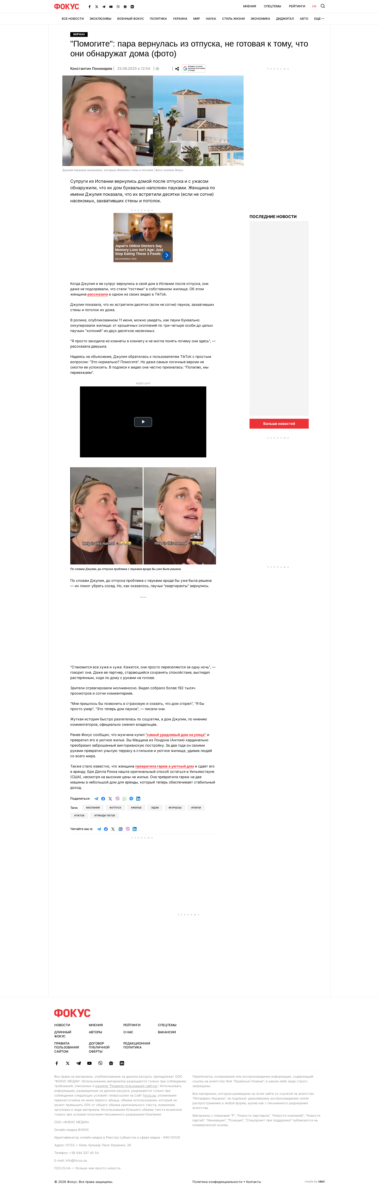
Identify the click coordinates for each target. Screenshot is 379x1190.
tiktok (80, 815)
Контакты (253, 1182)
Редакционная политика (136, 1045)
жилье (137, 807)
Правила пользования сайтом (66, 1047)
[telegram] (78, 1063)
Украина (180, 19)
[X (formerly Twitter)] (96, 6)
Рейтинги (297, 6)
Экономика (260, 19)
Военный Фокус (130, 19)
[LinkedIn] (132, 6)
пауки (197, 807)
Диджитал (285, 19)
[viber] (100, 1063)
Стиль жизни (233, 19)
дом (156, 807)
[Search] (322, 6)
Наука (211, 19)
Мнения (249, 6)
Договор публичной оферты (99, 1047)
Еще (317, 19)
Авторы (95, 1032)
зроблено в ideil (315, 1181)
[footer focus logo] (72, 1013)
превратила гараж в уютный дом (164, 766)
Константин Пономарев (91, 68)
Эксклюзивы (100, 19)
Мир (196, 19)
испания (94, 807)
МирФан (79, 34)
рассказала (97, 294)
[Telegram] (103, 6)
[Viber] (118, 6)
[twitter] (67, 1063)
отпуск (116, 807)
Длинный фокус (62, 1034)
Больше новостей (279, 424)
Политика (158, 19)
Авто (304, 19)
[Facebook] (89, 6)
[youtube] (89, 1063)
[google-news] (111, 1063)
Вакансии (167, 1032)
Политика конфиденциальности (217, 1182)
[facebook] (56, 1063)
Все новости (73, 19)
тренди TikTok (105, 815)
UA (314, 6)
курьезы (175, 807)
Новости (62, 1025)
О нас (128, 1032)
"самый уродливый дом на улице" (175, 735)
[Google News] (125, 6)
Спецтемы (272, 6)
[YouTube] (110, 6)
